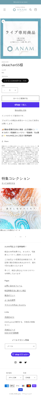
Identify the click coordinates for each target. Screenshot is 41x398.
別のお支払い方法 (20, 110)
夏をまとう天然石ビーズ (9, 230)
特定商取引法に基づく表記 (15, 290)
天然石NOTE (9, 317)
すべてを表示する (8, 183)
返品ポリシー (10, 295)
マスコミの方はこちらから (15, 305)
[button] (4, 9)
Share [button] (6, 141)
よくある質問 (10, 300)
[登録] (33, 346)
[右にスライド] (25, 236)
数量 (3, 86)
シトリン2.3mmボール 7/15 (15, 81)
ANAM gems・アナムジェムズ (23, 394)
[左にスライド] (15, 236)
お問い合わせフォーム (13, 286)
